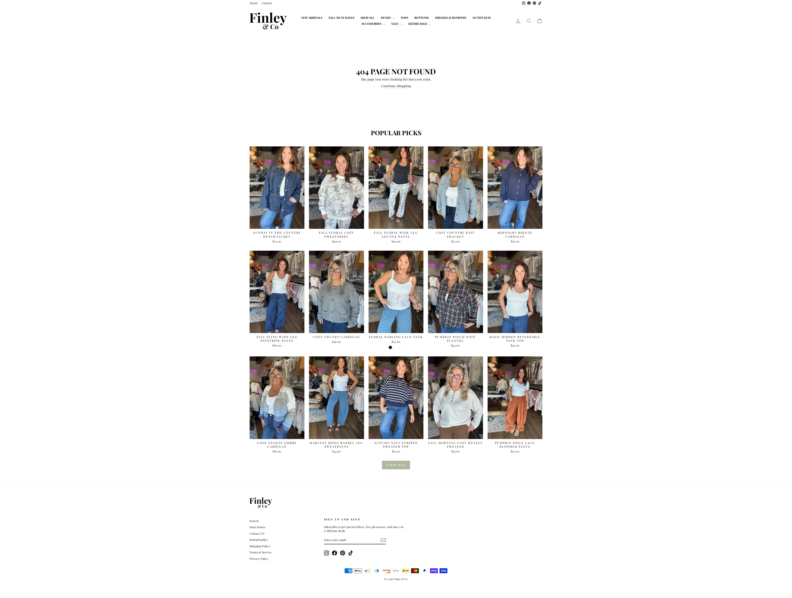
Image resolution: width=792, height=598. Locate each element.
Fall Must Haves (341, 18)
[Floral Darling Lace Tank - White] (401, 347)
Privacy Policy (259, 558)
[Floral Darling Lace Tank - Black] (390, 347)
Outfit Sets (482, 18)
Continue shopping (396, 86)
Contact (267, 3)
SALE (395, 24)
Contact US (257, 533)
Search (254, 521)
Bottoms (421, 18)
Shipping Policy (260, 546)
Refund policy (259, 539)
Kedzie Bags (418, 24)
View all (395, 465)
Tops (404, 18)
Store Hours (257, 527)
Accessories (371, 24)
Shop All (368, 18)
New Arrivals (311, 18)
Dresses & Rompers (450, 18)
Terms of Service (261, 552)
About (254, 3)
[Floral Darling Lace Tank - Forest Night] (396, 347)
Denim (386, 18)
